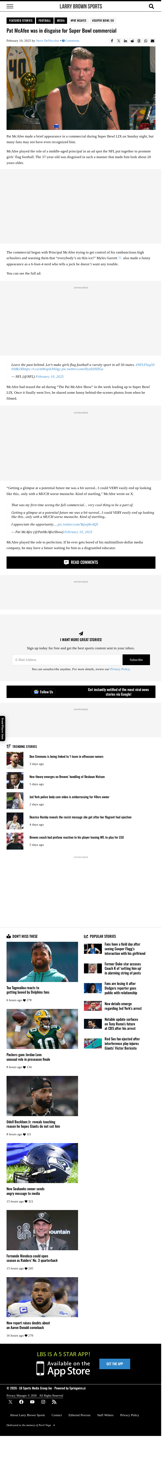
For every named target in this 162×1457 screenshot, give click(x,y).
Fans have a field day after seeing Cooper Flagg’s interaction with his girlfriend (125, 948)
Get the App (115, 1363)
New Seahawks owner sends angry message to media (26, 1190)
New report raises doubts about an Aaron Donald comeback (28, 1325)
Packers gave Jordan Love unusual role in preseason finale (28, 1056)
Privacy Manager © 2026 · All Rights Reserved (35, 1395)
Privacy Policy (119, 669)
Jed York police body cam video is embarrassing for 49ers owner (69, 797)
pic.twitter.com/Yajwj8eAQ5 (78, 524)
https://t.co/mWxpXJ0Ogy (42, 369)
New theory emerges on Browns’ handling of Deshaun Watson (67, 777)
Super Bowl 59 (104, 20)
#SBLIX (17, 369)
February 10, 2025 (50, 377)
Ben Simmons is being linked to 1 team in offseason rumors (66, 756)
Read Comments (84, 562)
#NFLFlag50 (145, 365)
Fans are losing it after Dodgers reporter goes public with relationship (121, 988)
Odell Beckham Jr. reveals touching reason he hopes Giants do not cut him (33, 1124)
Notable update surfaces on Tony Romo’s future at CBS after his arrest (121, 1024)
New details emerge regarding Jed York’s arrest (123, 1005)
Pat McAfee (79, 20)
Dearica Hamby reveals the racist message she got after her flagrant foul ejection (80, 817)
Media (61, 20)
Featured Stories (20, 20)
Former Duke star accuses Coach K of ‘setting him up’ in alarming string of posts (123, 968)
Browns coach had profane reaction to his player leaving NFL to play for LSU (77, 837)
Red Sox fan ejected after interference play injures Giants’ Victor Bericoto (122, 1043)
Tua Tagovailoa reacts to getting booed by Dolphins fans (28, 989)
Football (45, 20)
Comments (72, 41)
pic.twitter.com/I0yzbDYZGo (82, 369)
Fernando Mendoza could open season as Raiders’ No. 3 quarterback (32, 1258)
